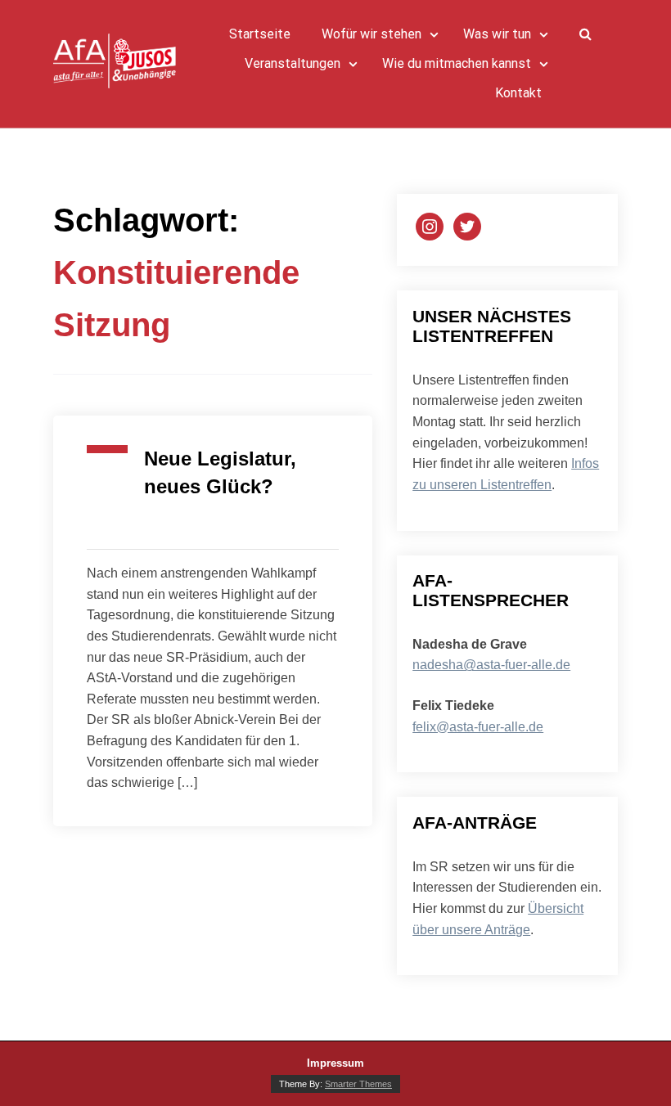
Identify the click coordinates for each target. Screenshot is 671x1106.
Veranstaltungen (292, 63)
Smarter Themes (358, 1084)
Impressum (335, 1063)
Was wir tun (497, 34)
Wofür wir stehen (371, 34)
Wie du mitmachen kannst (456, 63)
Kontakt (518, 93)
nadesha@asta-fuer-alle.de (491, 665)
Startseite (259, 34)
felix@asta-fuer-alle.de (477, 727)
